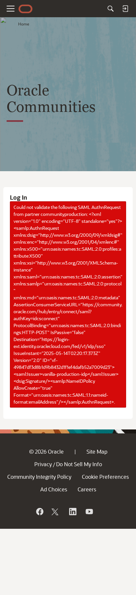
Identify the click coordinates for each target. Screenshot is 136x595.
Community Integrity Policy (39, 476)
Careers (87, 489)
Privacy (43, 464)
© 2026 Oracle (46, 451)
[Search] (110, 8)
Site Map (96, 451)
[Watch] (89, 512)
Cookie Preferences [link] (105, 476)
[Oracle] (39, 512)
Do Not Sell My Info (79, 464)
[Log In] (125, 8)
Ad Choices (53, 489)
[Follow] (55, 512)
